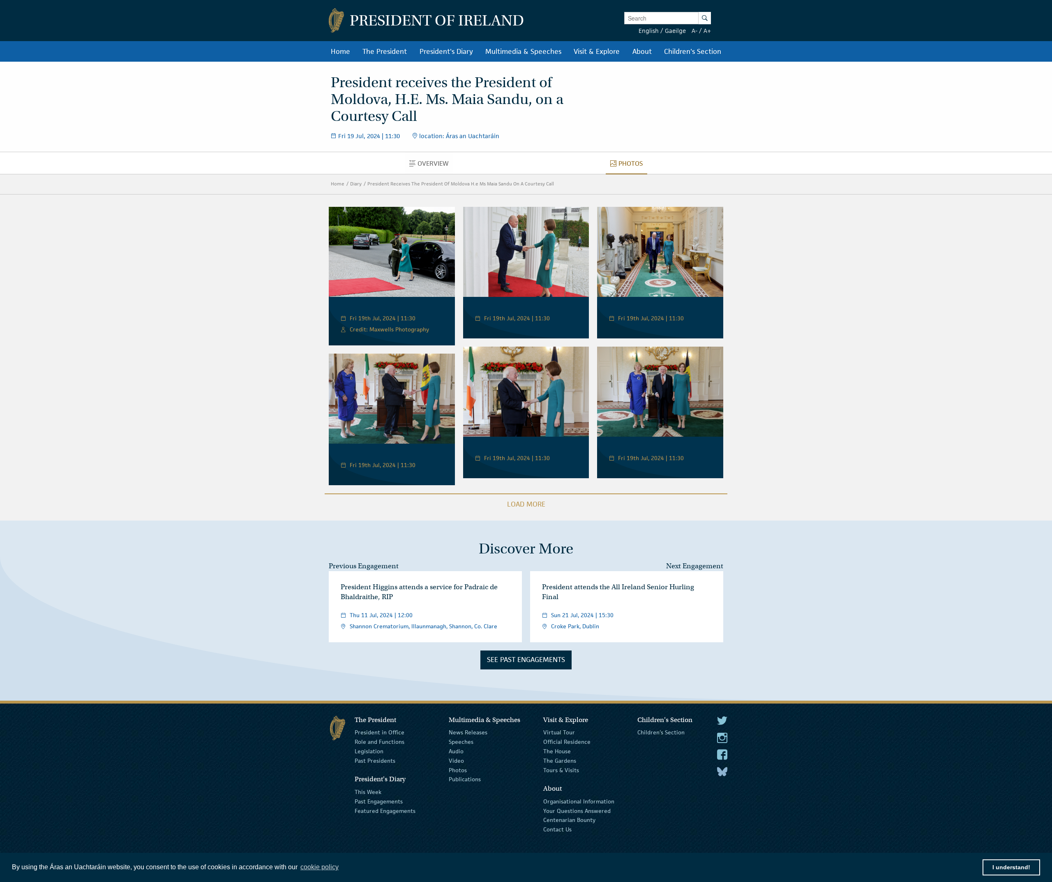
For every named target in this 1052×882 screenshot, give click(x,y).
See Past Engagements (526, 659)
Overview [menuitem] (435, 165)
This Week (368, 792)
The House (557, 751)
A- (694, 31)
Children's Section (661, 732)
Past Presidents (375, 760)
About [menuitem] (642, 51)
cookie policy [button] (319, 866)
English (649, 31)
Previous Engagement (364, 566)
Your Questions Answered (577, 810)
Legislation (369, 751)
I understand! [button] (1011, 867)
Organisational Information (578, 801)
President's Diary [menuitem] (446, 51)
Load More (526, 504)
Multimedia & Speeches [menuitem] (523, 51)
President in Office (379, 732)
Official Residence (567, 741)
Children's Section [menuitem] (692, 51)
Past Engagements (379, 801)
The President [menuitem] (384, 51)
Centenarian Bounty (569, 820)
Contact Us (557, 829)
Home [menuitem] (340, 51)
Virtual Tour (559, 732)
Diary (356, 184)
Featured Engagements (385, 810)
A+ (707, 31)
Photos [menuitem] (632, 165)
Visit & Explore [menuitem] (597, 51)
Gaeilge (675, 31)
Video (456, 760)
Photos (458, 769)
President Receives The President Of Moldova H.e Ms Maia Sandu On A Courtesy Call (460, 184)
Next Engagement (694, 566)
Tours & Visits (561, 769)
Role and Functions (379, 741)
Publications (465, 779)
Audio (456, 751)
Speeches (461, 741)
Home (337, 184)
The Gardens (559, 760)
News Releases (468, 732)
